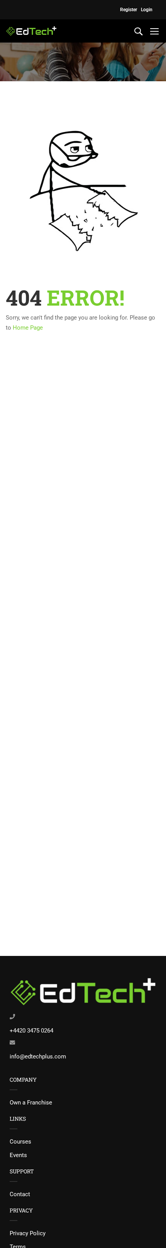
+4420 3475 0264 (31, 1030)
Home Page (28, 327)
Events (18, 1155)
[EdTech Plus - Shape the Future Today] (31, 31)
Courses (20, 1141)
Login (146, 9)
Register (128, 9)
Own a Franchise (31, 1102)
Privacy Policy (28, 1233)
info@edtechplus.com (38, 1056)
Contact (20, 1194)
